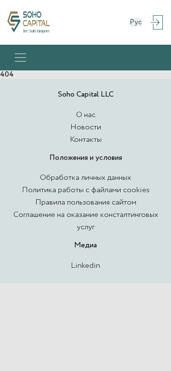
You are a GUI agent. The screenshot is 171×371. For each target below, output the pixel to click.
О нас (85, 114)
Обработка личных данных (85, 177)
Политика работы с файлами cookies (86, 190)
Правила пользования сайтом (85, 202)
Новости (85, 127)
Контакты (86, 139)
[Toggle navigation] (20, 58)
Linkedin (85, 265)
